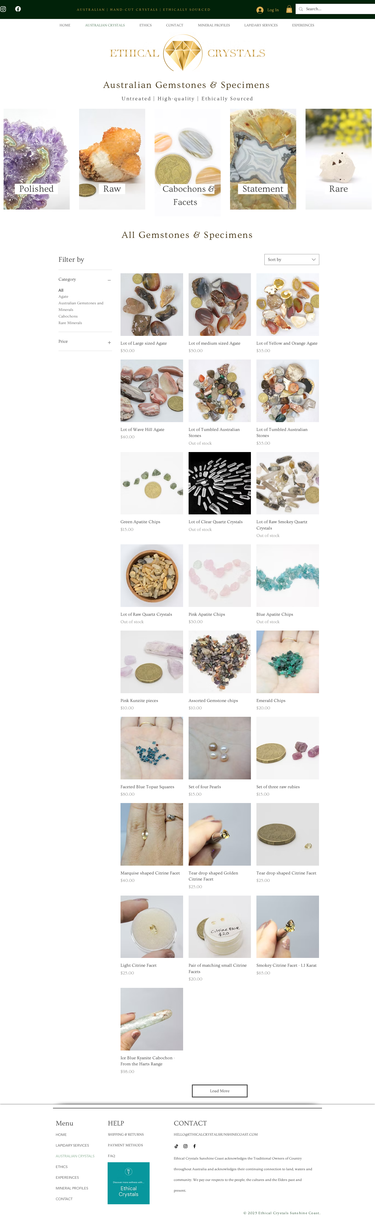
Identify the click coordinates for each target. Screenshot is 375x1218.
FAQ (111, 1156)
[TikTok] (176, 1146)
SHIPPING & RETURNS (126, 1134)
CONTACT (64, 1199)
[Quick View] (152, 304)
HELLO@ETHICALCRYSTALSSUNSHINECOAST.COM (216, 1134)
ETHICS (62, 1167)
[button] (289, 9)
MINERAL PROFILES (72, 1188)
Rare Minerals (70, 323)
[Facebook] (18, 9)
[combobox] (291, 259)
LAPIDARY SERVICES (72, 1145)
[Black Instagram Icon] (185, 1146)
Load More (220, 1091)
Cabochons (68, 316)
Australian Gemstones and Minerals (80, 306)
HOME (61, 1135)
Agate (63, 296)
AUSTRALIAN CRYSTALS (75, 1156)
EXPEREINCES (67, 1177)
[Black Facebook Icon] (194, 1146)
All (60, 290)
